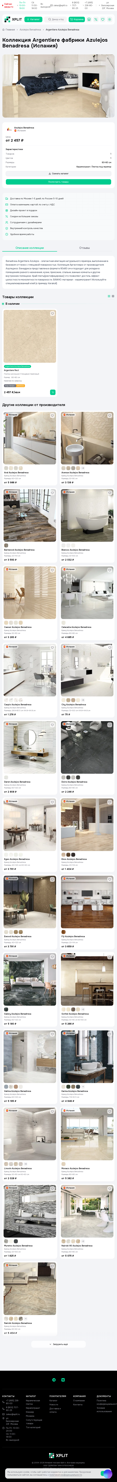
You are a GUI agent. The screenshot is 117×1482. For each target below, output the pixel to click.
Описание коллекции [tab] (30, 248)
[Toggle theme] (109, 19)
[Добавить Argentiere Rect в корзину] (53, 392)
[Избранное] (103, 19)
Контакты (77, 1404)
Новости (54, 1404)
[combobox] (58, 19)
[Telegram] (54, 1379)
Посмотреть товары (58, 182)
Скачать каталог (60, 173)
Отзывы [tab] (84, 248)
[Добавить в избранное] (52, 313)
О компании (79, 1400)
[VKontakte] (63, 1379)
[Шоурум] (89, 19)
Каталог (53, 1400)
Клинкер (30, 1412)
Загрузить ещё (60, 1344)
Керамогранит (83, 166)
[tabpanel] (58, 272)
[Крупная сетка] (109, 296)
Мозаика (30, 1416)
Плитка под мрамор (101, 166)
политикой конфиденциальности (65, 1475)
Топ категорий (33, 1427)
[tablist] (57, 248)
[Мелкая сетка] (113, 296)
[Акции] (96, 19)
